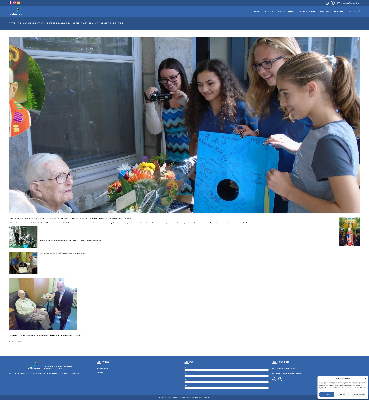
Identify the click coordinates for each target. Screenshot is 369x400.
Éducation (269, 11)
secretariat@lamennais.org (350, 3)
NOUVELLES (258, 11)
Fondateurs (324, 11)
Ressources (338, 11)
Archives (13, 342)
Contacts (351, 11)
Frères (290, 11)
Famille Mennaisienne (306, 11)
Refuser (342, 394)
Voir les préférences (358, 394)
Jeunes (280, 11)
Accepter (327, 394)
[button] (365, 378)
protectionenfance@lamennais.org (288, 373)
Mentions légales (102, 368)
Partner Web (198, 397)
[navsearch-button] (359, 11)
